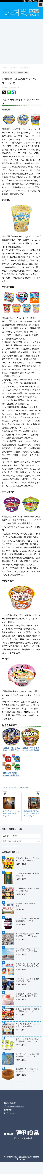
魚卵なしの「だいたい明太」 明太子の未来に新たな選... (28, 995)
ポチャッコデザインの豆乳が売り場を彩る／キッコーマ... (27, 1040)
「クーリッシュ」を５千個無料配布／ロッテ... (27, 980)
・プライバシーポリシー (13, 1106)
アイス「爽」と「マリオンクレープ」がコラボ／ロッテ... (27, 965)
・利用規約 (7, 1110)
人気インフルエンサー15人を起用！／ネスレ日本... (27, 1025)
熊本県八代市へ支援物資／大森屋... (27, 904)
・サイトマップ (9, 1113)
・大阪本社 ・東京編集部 (21, 1138)
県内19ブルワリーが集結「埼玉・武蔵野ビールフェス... (27, 1055)
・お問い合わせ (9, 1103)
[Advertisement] (21, 41)
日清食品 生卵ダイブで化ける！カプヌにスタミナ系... (27, 859)
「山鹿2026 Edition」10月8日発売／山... (27, 874)
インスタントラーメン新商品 (14, 787)
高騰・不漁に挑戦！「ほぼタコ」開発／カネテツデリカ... (27, 1010)
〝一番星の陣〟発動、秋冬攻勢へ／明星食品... (27, 889)
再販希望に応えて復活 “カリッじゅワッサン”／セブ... (27, 1070)
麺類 (26, 787)
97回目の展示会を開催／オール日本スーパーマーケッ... (27, 935)
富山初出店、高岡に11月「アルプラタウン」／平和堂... (27, 950)
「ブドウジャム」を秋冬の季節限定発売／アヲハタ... (27, 920)
